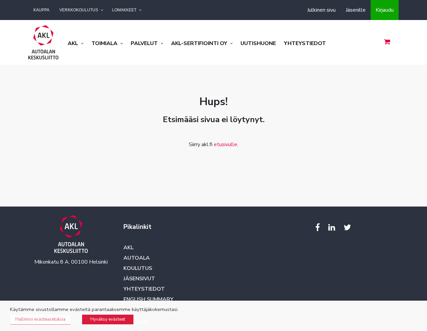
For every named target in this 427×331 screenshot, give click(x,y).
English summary (148, 299)
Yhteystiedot (144, 289)
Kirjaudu (385, 10)
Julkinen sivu (321, 10)
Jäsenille (356, 10)
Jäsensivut (139, 278)
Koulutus (137, 268)
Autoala (136, 258)
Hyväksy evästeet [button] (107, 319)
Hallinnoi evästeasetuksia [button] (40, 319)
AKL (128, 247)
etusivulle (225, 144)
